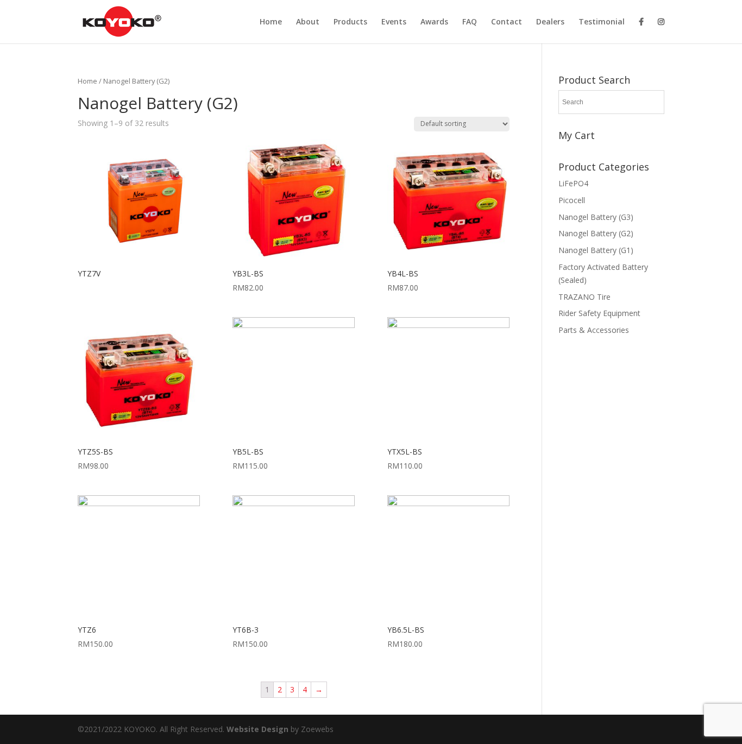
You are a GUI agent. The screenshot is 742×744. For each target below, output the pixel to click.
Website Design (259, 729)
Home (271, 22)
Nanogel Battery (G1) (595, 250)
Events (393, 22)
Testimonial (601, 22)
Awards (434, 22)
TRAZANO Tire (584, 297)
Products (350, 22)
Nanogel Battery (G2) (595, 233)
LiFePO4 (573, 183)
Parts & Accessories (593, 330)
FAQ (469, 22)
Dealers (550, 22)
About (307, 22)
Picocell (571, 200)
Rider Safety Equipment (599, 313)
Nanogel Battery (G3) (595, 217)
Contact (506, 22)
